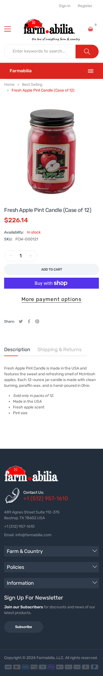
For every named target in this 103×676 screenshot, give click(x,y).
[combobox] (40, 51)
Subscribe (23, 627)
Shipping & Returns (59, 349)
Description (17, 349)
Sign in (64, 6)
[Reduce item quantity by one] (11, 256)
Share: (9, 321)
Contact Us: (33, 492)
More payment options (51, 299)
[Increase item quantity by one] (30, 256)
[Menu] (11, 29)
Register (85, 6)
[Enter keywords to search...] (87, 51)
